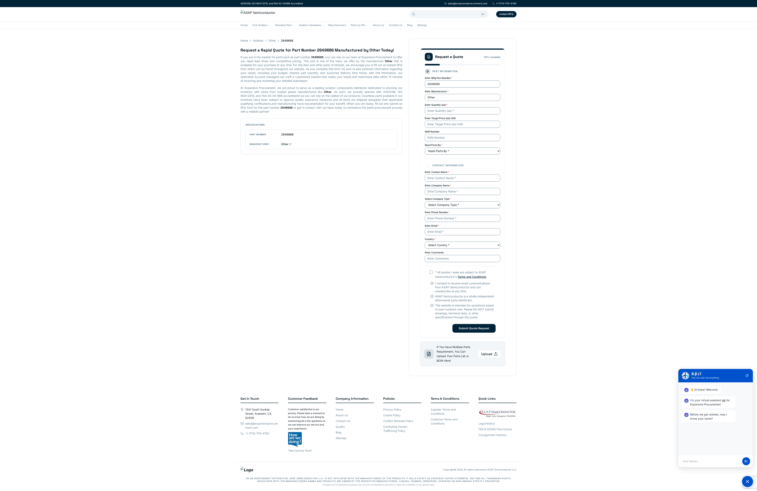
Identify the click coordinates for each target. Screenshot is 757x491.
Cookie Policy (392, 415)
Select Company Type (438, 198)
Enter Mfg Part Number (438, 78)
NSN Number (432, 131)
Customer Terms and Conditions (444, 421)
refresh (747, 375)
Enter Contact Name (437, 172)
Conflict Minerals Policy (398, 421)
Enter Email (432, 225)
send (746, 461)
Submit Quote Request (474, 328)
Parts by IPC (358, 25)
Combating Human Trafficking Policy (395, 428)
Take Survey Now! (300, 450)
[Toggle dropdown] (269, 25)
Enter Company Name (438, 185)
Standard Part (283, 25)
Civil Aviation (260, 25)
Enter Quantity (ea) (436, 104)
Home (244, 25)
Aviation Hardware (310, 25)
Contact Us (395, 25)
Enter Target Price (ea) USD (440, 118)
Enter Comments (434, 252)
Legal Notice (486, 423)
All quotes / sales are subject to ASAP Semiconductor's (460, 274)
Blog (409, 25)
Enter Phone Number (437, 212)
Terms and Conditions (472, 276)
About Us (378, 25)
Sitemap (422, 25)
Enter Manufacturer (436, 91)
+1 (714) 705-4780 (506, 3)
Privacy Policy (392, 409)
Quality (340, 426)
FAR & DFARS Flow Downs (495, 429)
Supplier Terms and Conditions (443, 411)
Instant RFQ (506, 14)
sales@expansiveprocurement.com (468, 3)
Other (272, 40)
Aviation (258, 40)
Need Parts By (433, 145)
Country (430, 239)
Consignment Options (492, 435)
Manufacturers (337, 25)
